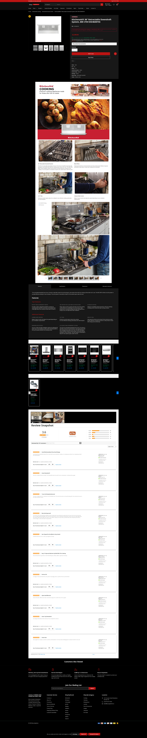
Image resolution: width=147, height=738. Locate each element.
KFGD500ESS (33, 363)
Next (94, 654)
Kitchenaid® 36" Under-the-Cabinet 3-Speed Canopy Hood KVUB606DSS (106, 360)
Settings (75, 734)
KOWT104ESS (57, 363)
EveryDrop (67, 714)
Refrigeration (86, 702)
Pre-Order (86, 712)
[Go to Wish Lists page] (114, 4)
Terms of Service (50, 706)
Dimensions (84, 286)
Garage (85, 708)
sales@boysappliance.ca (109, 703)
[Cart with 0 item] (117, 4)
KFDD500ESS (69, 363)
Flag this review (58, 464)
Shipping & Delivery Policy (52, 710)
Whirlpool (67, 700)
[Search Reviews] (80, 443)
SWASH (66, 716)
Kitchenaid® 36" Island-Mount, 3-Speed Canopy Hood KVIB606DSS (46, 360)
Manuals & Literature (107, 286)
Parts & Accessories (88, 706)
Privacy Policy (50, 708)
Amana (66, 710)
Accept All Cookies (94, 734)
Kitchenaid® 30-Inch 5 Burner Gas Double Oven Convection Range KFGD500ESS (34, 360)
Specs (62, 286)
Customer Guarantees (51, 712)
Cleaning (85, 700)
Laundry (85, 704)
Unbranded (67, 702)
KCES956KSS (81, 363)
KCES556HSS (93, 363)
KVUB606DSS (105, 363)
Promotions (49, 702)
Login (106, 5)
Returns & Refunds (51, 704)
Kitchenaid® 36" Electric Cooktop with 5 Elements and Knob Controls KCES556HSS (94, 360)
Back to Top (42, 654)
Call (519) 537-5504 (108, 701)
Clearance (86, 710)
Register (110, 5)
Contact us (49, 698)
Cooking (85, 698)
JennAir (66, 704)
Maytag (66, 706)
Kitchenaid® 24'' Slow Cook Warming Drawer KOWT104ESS (58, 360)
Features (40, 286)
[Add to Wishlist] (115, 53)
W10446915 (33, 397)
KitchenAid (67, 698)
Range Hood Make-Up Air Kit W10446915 (34, 394)
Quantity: (74, 47)
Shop (34, 8)
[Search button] (102, 4)
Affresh (66, 712)
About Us (49, 700)
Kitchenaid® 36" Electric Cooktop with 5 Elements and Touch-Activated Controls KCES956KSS (82, 360)
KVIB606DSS (45, 363)
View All (66, 718)
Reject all (83, 734)
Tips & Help (80, 8)
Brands (40, 8)
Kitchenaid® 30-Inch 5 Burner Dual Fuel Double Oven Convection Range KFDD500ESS (70, 360)
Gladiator (67, 708)
